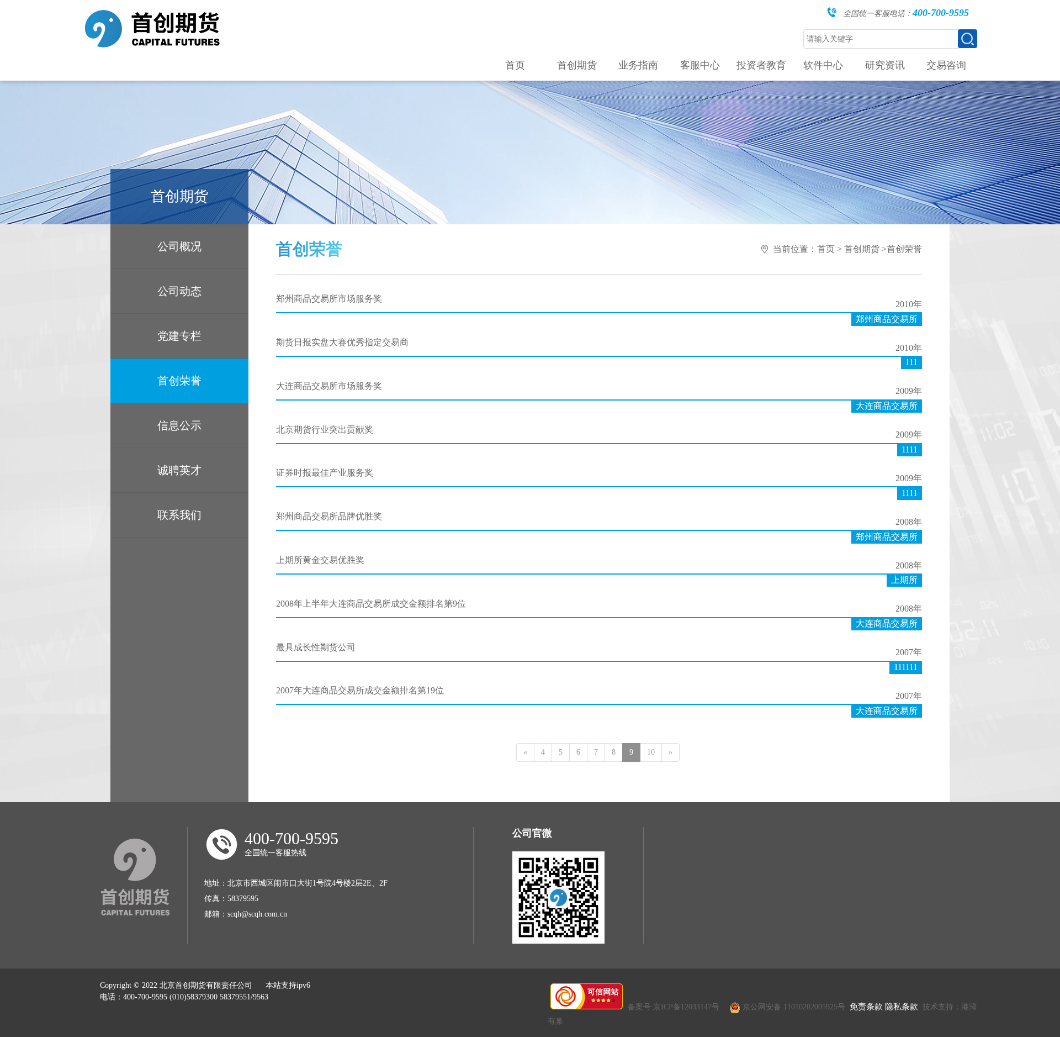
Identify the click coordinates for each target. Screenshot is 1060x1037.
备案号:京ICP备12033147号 (673, 1007)
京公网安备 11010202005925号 (794, 1007)
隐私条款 (901, 1006)
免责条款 (866, 1006)
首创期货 (861, 249)
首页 (826, 249)
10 (651, 752)
